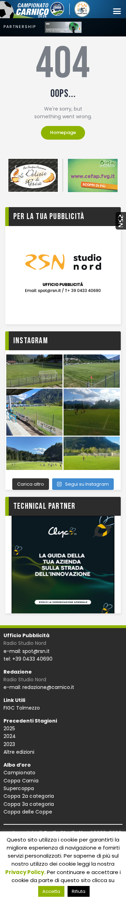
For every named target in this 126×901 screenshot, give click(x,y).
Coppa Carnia (21, 780)
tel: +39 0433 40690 (28, 658)
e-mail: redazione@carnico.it (39, 687)
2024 (10, 736)
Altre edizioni (19, 751)
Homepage (63, 132)
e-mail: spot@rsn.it (27, 651)
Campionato (20, 772)
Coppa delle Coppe (28, 811)
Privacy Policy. (25, 872)
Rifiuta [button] (78, 891)
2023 (9, 744)
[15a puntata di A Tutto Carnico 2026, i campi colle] (63, 412)
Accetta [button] (51, 891)
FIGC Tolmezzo (22, 707)
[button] (117, 11)
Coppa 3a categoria (29, 804)
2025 (9, 728)
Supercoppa (19, 788)
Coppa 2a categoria (29, 796)
